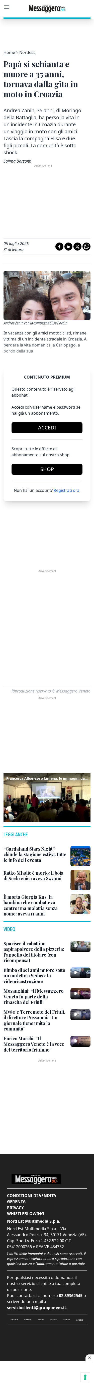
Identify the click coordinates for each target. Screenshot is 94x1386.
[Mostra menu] (7, 7)
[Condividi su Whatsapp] (86, 247)
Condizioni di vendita (31, 1195)
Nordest (27, 52)
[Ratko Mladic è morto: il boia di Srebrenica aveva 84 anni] (80, 880)
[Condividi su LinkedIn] (68, 247)
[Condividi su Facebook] (59, 247)
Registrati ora (66, 490)
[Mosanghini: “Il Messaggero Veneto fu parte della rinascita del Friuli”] (80, 993)
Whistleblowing (25, 1213)
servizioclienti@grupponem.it (36, 1307)
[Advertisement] (47, 31)
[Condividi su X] (77, 247)
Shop (47, 469)
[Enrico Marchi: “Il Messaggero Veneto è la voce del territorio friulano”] (80, 1041)
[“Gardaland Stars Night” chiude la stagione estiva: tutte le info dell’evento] (80, 856)
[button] (46, 796)
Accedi (47, 427)
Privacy (15, 1207)
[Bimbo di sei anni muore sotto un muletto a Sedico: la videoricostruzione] (80, 972)
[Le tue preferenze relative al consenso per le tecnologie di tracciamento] (85, 1377)
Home (9, 52)
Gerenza (16, 1201)
